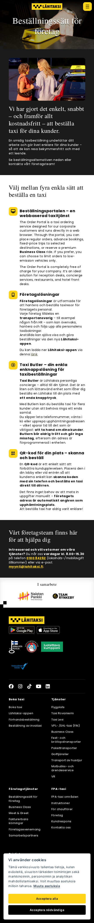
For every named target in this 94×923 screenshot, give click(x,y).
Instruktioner (60, 803)
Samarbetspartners (23, 835)
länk (34, 354)
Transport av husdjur (66, 760)
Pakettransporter (64, 748)
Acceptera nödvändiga (47, 910)
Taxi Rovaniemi (62, 713)
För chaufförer (62, 809)
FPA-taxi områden (64, 797)
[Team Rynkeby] (63, 596)
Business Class (62, 732)
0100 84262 (36, 558)
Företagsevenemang (25, 829)
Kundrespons (61, 821)
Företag (57, 815)
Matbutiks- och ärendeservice (62, 768)
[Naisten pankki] (30, 596)
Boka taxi (15, 707)
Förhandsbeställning (24, 719)
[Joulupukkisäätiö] (31, 646)
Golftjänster (60, 754)
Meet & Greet (19, 813)
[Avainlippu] (15, 646)
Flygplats (58, 707)
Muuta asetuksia (46, 886)
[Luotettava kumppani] (52, 646)
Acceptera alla (47, 898)
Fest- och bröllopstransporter (66, 740)
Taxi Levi (57, 719)
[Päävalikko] (87, 6)
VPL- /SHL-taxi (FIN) (65, 726)
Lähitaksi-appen (21, 713)
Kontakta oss (61, 827)
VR (53, 776)
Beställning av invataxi (25, 726)
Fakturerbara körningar (18, 821)
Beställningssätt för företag (23, 799)
